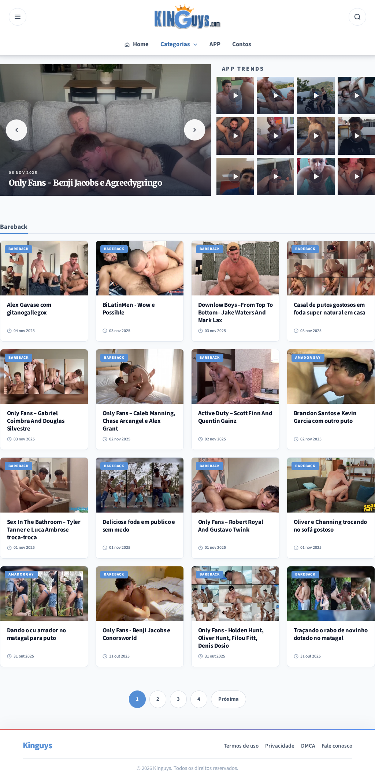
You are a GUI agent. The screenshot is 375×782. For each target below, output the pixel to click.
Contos (241, 44)
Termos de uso (241, 746)
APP (214, 44)
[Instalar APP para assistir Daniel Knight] (275, 95)
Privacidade (279, 746)
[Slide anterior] (16, 130)
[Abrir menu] (17, 17)
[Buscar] (357, 17)
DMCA (308, 746)
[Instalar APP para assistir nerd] (356, 135)
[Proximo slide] (194, 130)
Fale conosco (337, 746)
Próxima (228, 699)
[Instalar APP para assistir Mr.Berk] (235, 95)
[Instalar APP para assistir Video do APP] (356, 95)
